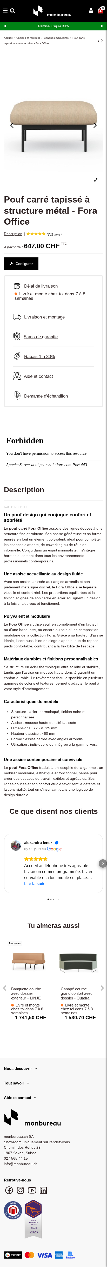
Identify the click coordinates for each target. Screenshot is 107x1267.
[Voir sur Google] (16, 845)
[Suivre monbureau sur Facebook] (9, 1193)
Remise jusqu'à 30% (53, 26)
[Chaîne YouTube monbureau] (32, 1193)
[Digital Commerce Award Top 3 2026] (33, 1221)
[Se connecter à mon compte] (91, 11)
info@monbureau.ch (20, 1164)
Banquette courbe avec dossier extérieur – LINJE (26, 993)
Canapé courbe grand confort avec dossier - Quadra (76, 993)
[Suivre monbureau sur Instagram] (21, 1193)
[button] (4, 863)
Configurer (24, 264)
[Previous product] (99, 41)
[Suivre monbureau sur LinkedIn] (43, 1193)
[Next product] (102, 41)
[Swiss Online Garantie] (13, 1211)
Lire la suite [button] (34, 883)
